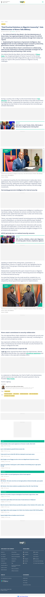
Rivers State (7, 391)
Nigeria (2, 445)
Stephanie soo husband (9, 395)
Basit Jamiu (13, 31)
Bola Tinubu (11, 379)
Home (2, 21)
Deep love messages (33, 393)
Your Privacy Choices (23, 596)
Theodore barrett (8, 393)
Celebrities (2, 461)
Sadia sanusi (16, 393)
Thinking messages (24, 393)
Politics (6, 21)
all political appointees (33, 353)
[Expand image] (43, 149)
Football (2, 496)
